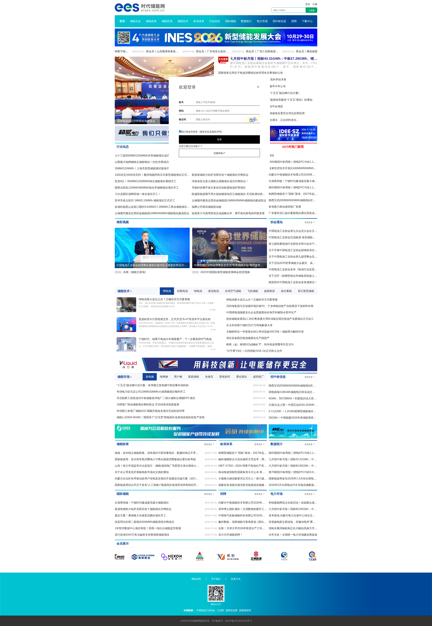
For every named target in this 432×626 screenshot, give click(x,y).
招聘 (294, 21)
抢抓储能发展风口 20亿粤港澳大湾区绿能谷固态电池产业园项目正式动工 (270, 318)
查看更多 (309, 222)
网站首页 (196, 579)
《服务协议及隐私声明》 (211, 131)
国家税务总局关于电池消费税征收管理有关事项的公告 (250, 72)
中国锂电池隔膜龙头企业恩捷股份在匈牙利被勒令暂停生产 (261, 312)
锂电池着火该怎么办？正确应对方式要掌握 (252, 299)
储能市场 (123, 376)
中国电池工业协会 (205, 610)
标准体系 (198, 21)
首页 (122, 21)
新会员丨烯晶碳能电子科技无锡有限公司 (297, 51)
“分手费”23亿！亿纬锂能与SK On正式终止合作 (254, 350)
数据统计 (246, 21)
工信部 (220, 610)
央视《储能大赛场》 (131, 272)
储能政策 (151, 21)
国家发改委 (231, 610)
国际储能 (230, 21)
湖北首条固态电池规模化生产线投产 (247, 338)
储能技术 (183, 21)
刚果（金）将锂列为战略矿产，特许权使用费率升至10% (260, 344)
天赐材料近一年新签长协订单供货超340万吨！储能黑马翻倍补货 (265, 331)
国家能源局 (245, 610)
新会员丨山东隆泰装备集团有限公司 (147, 51)
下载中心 (307, 21)
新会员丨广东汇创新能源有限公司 (248, 51)
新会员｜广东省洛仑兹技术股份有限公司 (197, 51)
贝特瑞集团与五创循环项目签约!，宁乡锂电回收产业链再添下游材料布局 (269, 306)
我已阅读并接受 (202, 131)
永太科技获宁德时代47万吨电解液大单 (249, 325)
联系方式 (235, 579)
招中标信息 (279, 21)
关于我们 (216, 579)
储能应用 (167, 21)
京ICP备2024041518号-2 (238, 620)
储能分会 (135, 21)
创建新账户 (219, 153)
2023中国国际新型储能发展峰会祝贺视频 (221, 272)
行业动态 (214, 21)
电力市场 (262, 21)
